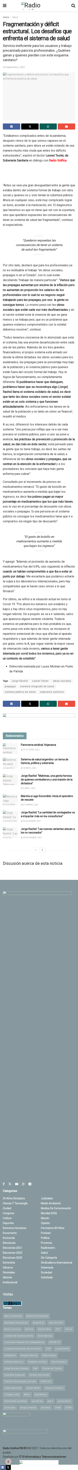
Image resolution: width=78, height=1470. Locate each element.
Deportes (8, 1223)
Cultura (7, 1218)
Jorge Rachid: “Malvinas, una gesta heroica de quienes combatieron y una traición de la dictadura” (47, 779)
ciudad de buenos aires (19, 1336)
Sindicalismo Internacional (56, 1262)
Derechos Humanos (14, 1228)
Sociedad (46, 1272)
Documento (10, 1232)
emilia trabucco (14, 1362)
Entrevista (9, 1262)
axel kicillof (56, 1322)
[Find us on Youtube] (16, 1184)
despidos (10, 1355)
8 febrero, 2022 (30, 805)
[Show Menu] (4, 5)
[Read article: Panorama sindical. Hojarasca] (10, 748)
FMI (35, 1368)
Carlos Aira (44, 1329)
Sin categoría (49, 1257)
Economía (9, 1237)
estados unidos (37, 1362)
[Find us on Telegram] (29, 1184)
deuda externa (29, 1355)
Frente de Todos (52, 1368)
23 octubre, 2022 (31, 750)
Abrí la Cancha (13, 1316)
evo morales (58, 1362)
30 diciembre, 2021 (32, 821)
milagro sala (12, 1394)
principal (10, 1407)
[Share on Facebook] (11, 126)
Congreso (8, 1213)
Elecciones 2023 (12, 1252)
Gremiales (9, 1272)
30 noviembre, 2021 (32, 838)
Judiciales (47, 1198)
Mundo (45, 1218)
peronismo (64, 1401)
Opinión (45, 1223)
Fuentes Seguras (15, 1375)
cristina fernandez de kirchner (23, 1348)
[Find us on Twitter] (9, 1184)
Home (6, 17)
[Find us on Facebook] (4, 1184)
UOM (58, 1407)
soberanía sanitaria (52, 692)
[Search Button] (73, 5)
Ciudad (7, 1208)
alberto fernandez (37, 1316)
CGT (58, 1329)
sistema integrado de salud (37, 686)
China (68, 1329)
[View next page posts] (42, 850)
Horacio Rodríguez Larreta (20, 1381)
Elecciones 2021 (12, 1247)
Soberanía (47, 1267)
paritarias (37, 1401)
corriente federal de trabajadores (24, 1342)
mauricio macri (54, 1388)
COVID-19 (54, 1342)
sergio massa (28, 1407)
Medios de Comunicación (56, 1208)
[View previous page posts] (36, 850)
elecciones (49, 1355)
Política (45, 1237)
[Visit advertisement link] (39, 720)
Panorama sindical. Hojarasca (38, 744)
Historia (7, 1277)
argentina (38, 1322)
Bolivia (29, 1329)
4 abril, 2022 (29, 788)
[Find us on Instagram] (23, 1184)
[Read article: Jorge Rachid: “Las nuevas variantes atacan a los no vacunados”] (10, 832)
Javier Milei (33, 1388)
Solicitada (47, 1277)
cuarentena (62, 1348)
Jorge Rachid (20, 681)
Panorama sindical (16, 1401)
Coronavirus (45, 1336)
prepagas (10, 686)
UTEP (69, 1407)
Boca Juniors (12, 1329)
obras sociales (62, 681)
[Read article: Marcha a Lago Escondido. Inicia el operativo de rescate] (10, 799)
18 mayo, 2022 (29, 768)
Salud (15, 17)
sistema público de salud (20, 692)
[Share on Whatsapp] (48, 126)
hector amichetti (39, 1375)
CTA (48, 1348)
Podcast (46, 1232)
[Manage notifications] (8, 1462)
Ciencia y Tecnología (15, 1203)
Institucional (10, 1282)
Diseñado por (34, 1456)
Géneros (8, 1267)
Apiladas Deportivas (16, 1322)
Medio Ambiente (51, 1203)
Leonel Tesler (40, 681)
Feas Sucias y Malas (16, 1368)
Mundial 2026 (49, 1213)
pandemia (41, 1394)
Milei (27, 1394)
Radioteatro (48, 1247)
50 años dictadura (14, 1198)
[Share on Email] (66, 126)
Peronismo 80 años (52, 1228)
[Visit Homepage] (38, 5)
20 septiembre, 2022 (14, 67)
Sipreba (45, 1407)
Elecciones (9, 1242)
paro (50, 1401)
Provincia (46, 1242)
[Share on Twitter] (30, 126)
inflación (46, 1381)
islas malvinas (13, 1388)
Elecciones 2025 (12, 1257)
